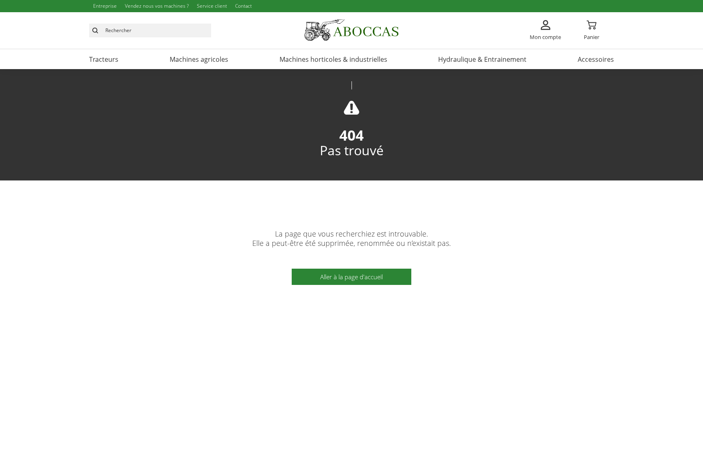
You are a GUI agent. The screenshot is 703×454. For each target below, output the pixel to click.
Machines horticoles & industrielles (333, 59)
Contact (243, 5)
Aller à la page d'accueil (351, 277)
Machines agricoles (199, 59)
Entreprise (105, 5)
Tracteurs (103, 59)
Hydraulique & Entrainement (482, 59)
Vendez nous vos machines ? (157, 5)
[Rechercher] (95, 30)
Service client (212, 5)
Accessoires (596, 59)
